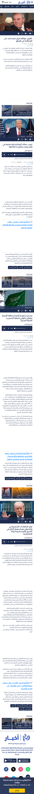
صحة (12, 6)
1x (8, 154)
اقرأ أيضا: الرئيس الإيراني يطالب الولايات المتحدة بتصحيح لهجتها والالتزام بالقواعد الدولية (17, 225)
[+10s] (30, 154)
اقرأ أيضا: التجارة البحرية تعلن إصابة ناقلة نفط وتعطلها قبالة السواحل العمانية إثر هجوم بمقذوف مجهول (18, 456)
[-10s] (27, 154)
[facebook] (6, 769)
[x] (13, 769)
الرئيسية (31, 6)
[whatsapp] (28, 769)
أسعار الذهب (24, 6)
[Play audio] (4, 154)
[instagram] (20, 769)
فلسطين (6, 6)
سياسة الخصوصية (8, 785)
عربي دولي (29, 45)
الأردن (17, 6)
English (6, 2)
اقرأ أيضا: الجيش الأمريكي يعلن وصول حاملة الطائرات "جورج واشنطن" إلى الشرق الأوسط (17, 686)
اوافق (17, 790)
